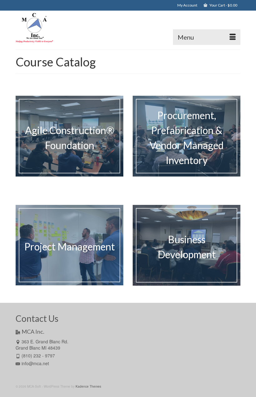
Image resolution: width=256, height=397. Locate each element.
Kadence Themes (88, 386)
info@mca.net (35, 363)
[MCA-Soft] (128, 28)
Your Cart (223, 5)
